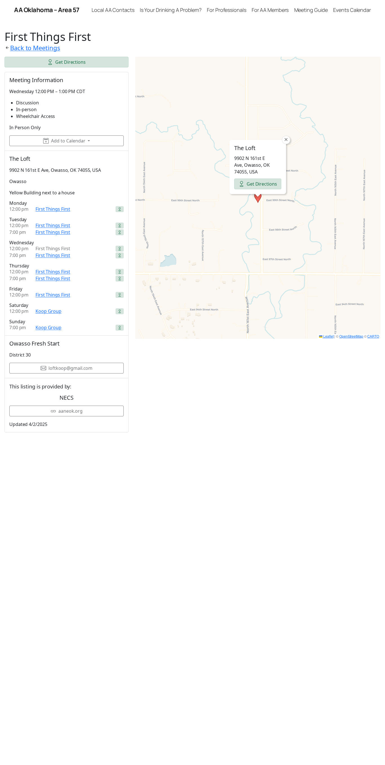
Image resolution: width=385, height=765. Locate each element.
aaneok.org (70, 411)
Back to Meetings (35, 47)
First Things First (53, 209)
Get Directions (70, 62)
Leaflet (327, 336)
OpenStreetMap (351, 336)
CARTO (373, 336)
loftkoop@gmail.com (70, 368)
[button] (258, 197)
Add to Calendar (68, 141)
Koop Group (48, 311)
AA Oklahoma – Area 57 (46, 10)
